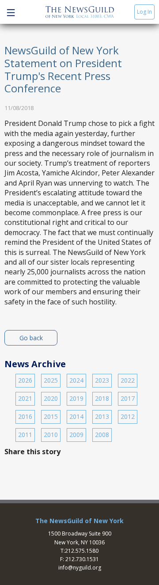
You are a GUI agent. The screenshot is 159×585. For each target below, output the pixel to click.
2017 (128, 398)
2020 (51, 398)
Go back (31, 338)
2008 (102, 434)
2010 (51, 434)
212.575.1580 (81, 551)
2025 (51, 380)
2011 (25, 434)
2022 (128, 380)
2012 (128, 416)
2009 (76, 434)
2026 (25, 380)
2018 (102, 398)
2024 (76, 380)
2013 (102, 416)
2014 (76, 416)
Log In (144, 11)
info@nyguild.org (79, 567)
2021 (25, 398)
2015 (51, 416)
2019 (76, 398)
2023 (102, 380)
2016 (25, 416)
